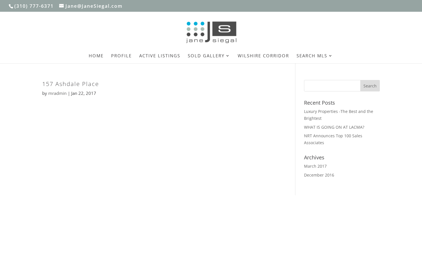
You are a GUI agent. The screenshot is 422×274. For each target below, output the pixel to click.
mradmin (57, 93)
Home (96, 56)
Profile (121, 56)
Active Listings (159, 56)
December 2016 (319, 175)
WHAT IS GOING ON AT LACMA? (334, 127)
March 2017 (315, 166)
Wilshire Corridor (263, 56)
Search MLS (312, 56)
